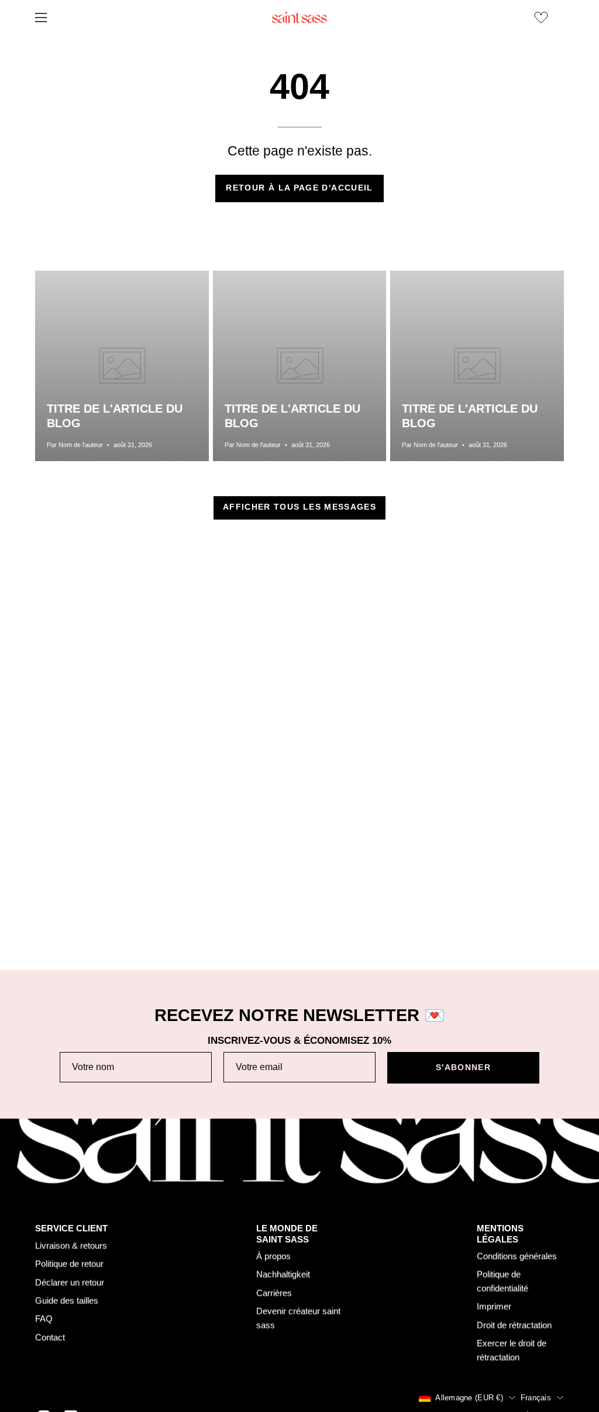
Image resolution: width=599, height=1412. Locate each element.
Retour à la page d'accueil (299, 188)
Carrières (274, 1293)
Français (536, 1397)
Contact (50, 1337)
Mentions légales (500, 1233)
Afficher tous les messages (299, 507)
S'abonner (463, 1067)
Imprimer (494, 1306)
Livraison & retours (71, 1245)
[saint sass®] (299, 18)
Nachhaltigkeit (283, 1274)
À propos (273, 1256)
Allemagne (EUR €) (469, 1397)
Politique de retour (69, 1264)
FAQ (44, 1319)
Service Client (71, 1228)
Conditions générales (517, 1256)
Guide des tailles (66, 1300)
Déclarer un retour (69, 1282)
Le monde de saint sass (287, 1233)
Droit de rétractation (514, 1325)
